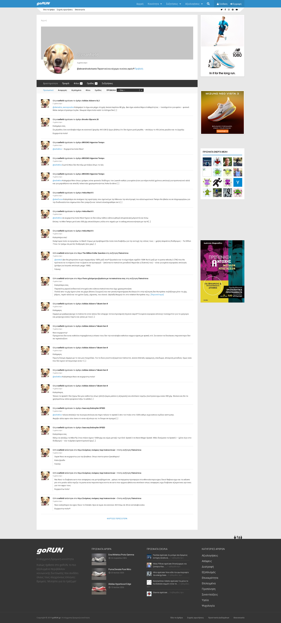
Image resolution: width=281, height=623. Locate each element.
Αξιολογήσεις (192, 3)
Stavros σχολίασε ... (161, 592)
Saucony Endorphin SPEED (93, 408)
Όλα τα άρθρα (49, 10)
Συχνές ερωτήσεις (65, 10)
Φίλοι (78, 83)
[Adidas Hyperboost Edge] (99, 593)
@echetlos (57, 149)
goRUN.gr (56, 618)
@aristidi (58, 260)
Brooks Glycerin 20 (90, 119)
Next (246, 72)
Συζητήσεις (172, 3)
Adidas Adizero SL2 (91, 101)
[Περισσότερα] (157, 294)
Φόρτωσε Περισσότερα (117, 518)
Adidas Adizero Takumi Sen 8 (95, 304)
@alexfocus (58, 199)
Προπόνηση (208, 588)
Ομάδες (92, 83)
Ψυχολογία (208, 605)
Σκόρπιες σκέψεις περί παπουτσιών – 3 (100, 450)
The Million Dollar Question (94, 253)
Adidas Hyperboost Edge (119, 584)
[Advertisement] (222, 220)
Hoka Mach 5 (87, 193)
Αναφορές (62, 90)
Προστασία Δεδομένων (218, 618)
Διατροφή (208, 566)
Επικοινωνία (80, 10)
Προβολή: (111, 90)
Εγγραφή (237, 4)
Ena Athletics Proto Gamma (121, 555)
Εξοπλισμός (209, 572)
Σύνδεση (223, 4)
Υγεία (205, 600)
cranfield (60, 101)
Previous (227, 72)
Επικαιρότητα (210, 577)
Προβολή (139, 69)
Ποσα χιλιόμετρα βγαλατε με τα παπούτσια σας (103, 278)
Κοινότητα (153, 3)
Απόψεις (207, 561)
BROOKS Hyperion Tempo (93, 142)
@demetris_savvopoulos (63, 107)
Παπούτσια (123, 253)
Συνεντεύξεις (210, 594)
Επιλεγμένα (209, 583)
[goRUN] (46, 5)
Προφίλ (65, 83)
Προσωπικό (48, 90)
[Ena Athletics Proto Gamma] (99, 564)
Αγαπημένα (76, 90)
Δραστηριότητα (50, 83)
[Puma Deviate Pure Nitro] (99, 578)
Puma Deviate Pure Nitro (119, 569)
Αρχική (139, 3)
